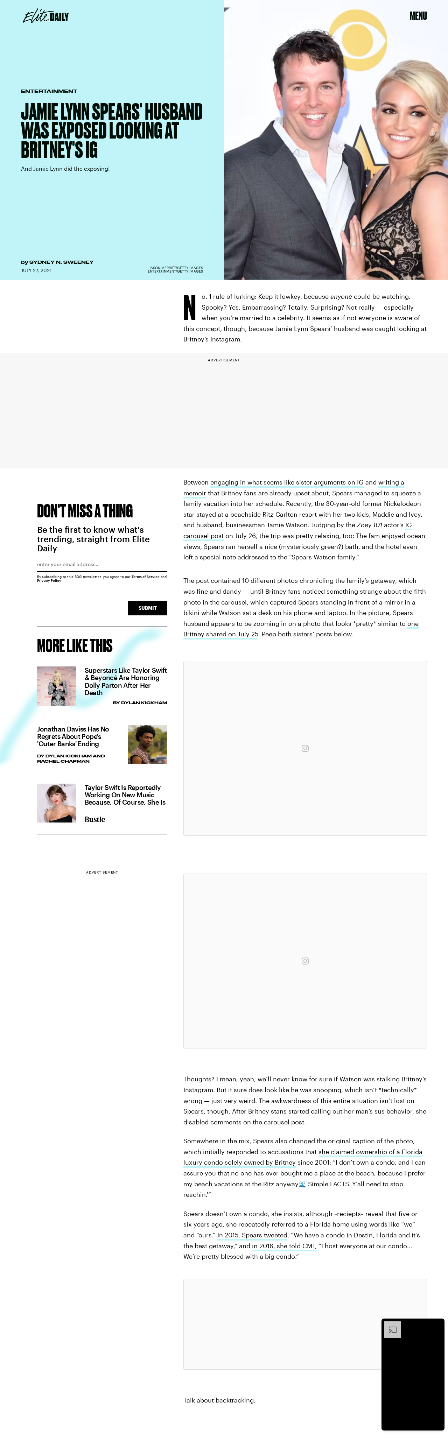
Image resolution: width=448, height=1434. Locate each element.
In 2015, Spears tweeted (252, 1235)
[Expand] (389, 1325)
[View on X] (305, 1324)
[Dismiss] (436, 1325)
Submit (148, 607)
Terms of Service (146, 576)
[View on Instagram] (305, 748)
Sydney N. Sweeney (61, 262)
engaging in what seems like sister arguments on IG (287, 482)
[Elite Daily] (45, 15)
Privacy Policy (49, 580)
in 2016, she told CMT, (284, 1246)
